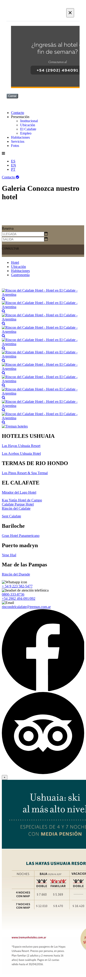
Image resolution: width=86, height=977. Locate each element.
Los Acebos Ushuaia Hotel (21, 453)
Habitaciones (20, 137)
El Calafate (28, 129)
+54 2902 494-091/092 (18, 598)
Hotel (15, 262)
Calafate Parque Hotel (18, 504)
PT (13, 169)
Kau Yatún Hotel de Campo (22, 500)
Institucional (29, 121)
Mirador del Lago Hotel (19, 492)
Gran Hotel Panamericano (20, 536)
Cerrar (12, 96)
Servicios (17, 141)
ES (13, 161)
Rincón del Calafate (16, 508)
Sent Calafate (11, 516)
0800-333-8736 (13, 594)
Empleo (25, 133)
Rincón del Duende (16, 574)
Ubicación (27, 125)
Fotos (15, 146)
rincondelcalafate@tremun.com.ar (26, 607)
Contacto (17, 113)
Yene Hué (9, 555)
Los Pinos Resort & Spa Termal (25, 473)
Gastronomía (20, 275)
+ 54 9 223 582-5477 (17, 586)
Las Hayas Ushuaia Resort (21, 446)
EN (13, 165)
